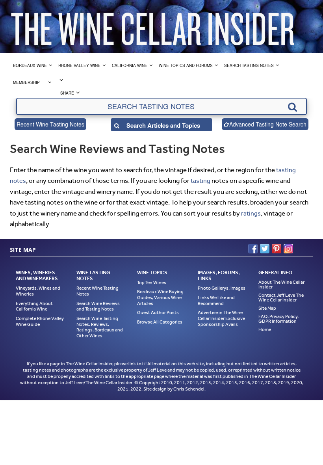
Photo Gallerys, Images (221, 288)
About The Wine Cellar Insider (281, 284)
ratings (251, 213)
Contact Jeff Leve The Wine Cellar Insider (281, 297)
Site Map (267, 308)
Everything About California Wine (34, 306)
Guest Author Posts (158, 312)
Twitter (264, 248)
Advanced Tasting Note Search (267, 124)
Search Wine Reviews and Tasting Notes (98, 306)
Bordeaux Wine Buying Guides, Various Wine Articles (160, 297)
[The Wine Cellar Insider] (152, 26)
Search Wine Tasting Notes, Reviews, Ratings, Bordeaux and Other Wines (99, 327)
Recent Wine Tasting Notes (50, 124)
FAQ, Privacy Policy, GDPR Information (278, 319)
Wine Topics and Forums (186, 65)
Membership (26, 82)
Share (67, 93)
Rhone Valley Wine (79, 65)
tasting (200, 180)
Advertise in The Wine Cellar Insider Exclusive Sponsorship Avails (221, 318)
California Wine (129, 65)
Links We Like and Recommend (216, 300)
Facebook (253, 248)
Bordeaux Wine (30, 65)
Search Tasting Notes (249, 65)
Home (264, 329)
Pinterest (276, 248)
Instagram (288, 248)
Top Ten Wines (151, 282)
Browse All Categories (159, 322)
